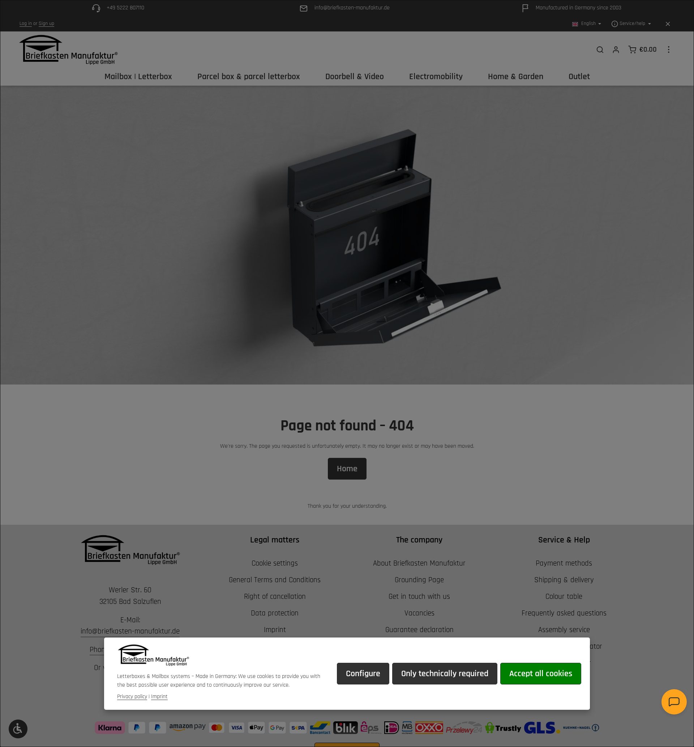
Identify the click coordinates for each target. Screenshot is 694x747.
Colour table (563, 596)
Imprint (275, 630)
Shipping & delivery (564, 580)
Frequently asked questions (564, 613)
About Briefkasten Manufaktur (419, 563)
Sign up (46, 24)
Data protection (275, 613)
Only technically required (444, 673)
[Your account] (616, 49)
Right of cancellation (275, 596)
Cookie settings (275, 563)
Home (347, 468)
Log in (26, 24)
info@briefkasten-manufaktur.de (130, 631)
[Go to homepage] (68, 49)
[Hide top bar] (668, 24)
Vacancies (419, 613)
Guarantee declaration (419, 630)
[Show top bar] (668, 49)
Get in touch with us (419, 596)
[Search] (600, 49)
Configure (363, 673)
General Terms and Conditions (275, 580)
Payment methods (564, 563)
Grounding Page (419, 580)
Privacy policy (132, 696)
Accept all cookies (540, 673)
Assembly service (564, 630)
